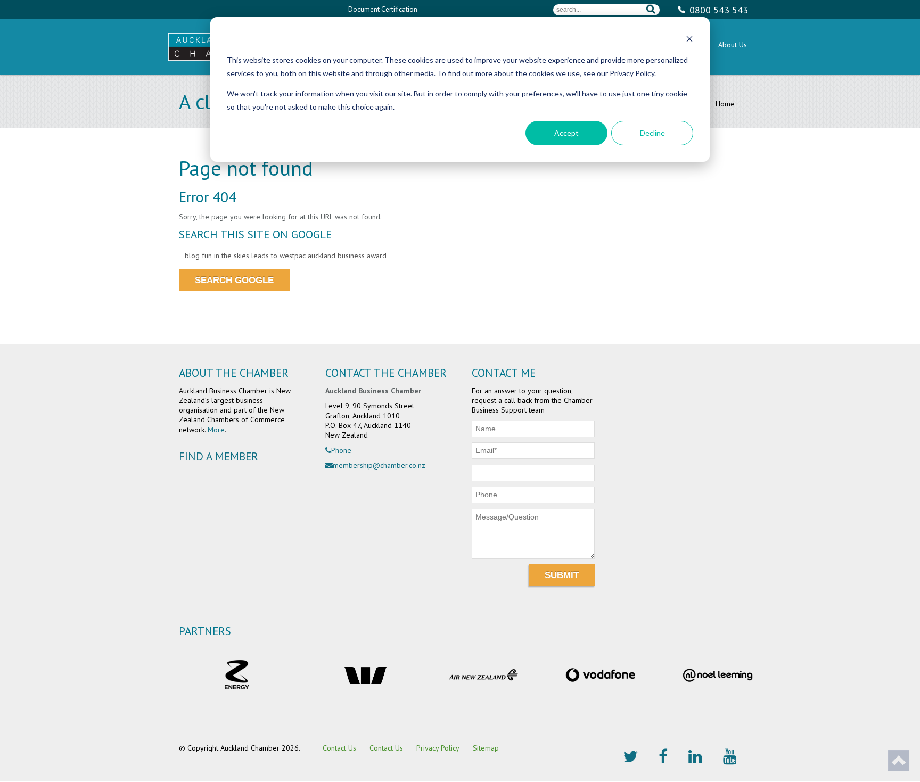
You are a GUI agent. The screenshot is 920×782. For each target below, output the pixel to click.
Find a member (218, 456)
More (216, 429)
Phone (341, 450)
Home (724, 104)
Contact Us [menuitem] (339, 748)
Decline (652, 132)
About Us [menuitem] (732, 45)
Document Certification (382, 9)
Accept (566, 132)
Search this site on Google (255, 234)
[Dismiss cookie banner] (689, 40)
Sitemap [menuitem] (486, 748)
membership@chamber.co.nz (379, 465)
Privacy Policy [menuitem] (437, 748)
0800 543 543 (718, 10)
